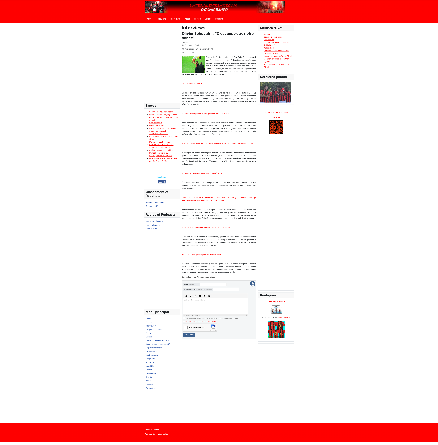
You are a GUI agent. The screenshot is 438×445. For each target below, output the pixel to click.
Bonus (148, 380)
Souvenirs (150, 362)
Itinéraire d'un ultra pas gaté (158, 344)
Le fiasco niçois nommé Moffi (276, 50)
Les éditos (150, 337)
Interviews (175, 19)
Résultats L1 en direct (155, 202)
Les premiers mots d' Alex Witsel (278, 56)
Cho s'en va (269, 39)
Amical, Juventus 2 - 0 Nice (161, 150)
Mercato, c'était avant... (159, 142)
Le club (149, 318)
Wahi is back (269, 48)
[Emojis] (204, 296)
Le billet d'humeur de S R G (157, 340)
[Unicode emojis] (209, 296)
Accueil (150, 19)
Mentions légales (152, 429)
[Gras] (186, 296)
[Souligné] (195, 296)
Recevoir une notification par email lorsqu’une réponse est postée (211, 318)
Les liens (149, 384)
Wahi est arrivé (155, 123)
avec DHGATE (284, 317)
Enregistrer (189, 335)
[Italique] (190, 296)
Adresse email (198, 289)
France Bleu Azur (153, 225)
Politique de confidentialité (156, 434)
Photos (197, 19)
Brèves (148, 322)
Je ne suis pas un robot (197, 327)
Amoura (267, 34)
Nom (189, 285)
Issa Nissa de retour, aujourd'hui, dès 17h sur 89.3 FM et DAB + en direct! (163, 117)
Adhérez (276, 117)
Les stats (149, 370)
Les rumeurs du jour (272, 53)
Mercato (219, 19)
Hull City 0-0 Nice (157, 125)
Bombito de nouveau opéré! (161, 112)
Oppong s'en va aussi (273, 37)
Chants (149, 377)
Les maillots (151, 373)
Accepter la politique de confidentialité (200, 322)
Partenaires (150, 388)
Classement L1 (152, 206)
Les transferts (152, 355)
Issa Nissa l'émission (154, 221)
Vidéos (208, 19)
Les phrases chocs (154, 329)
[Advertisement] (162, 64)
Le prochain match (154, 348)
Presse (187, 19)
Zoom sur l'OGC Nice (158, 134)
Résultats (162, 19)
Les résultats (151, 351)
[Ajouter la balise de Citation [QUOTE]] (199, 296)
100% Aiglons (151, 228)
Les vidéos (150, 366)
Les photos (150, 359)
